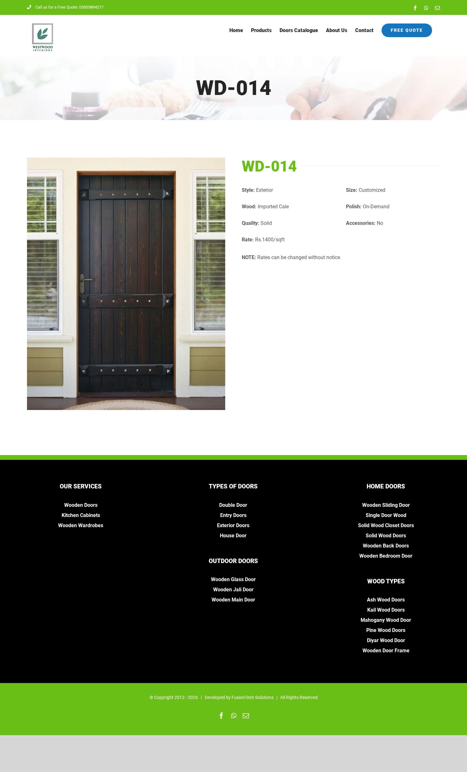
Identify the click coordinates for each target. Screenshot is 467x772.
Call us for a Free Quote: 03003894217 (69, 7)
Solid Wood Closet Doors (386, 525)
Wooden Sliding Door (386, 505)
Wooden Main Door (233, 600)
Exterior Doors (233, 525)
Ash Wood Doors (386, 600)
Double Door (233, 505)
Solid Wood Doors (386, 536)
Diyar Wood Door (386, 640)
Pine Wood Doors (385, 630)
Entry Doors (233, 515)
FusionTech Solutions (253, 697)
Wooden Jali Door (233, 590)
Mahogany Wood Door (386, 620)
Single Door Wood (386, 515)
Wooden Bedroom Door (385, 556)
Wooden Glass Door (233, 579)
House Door (233, 536)
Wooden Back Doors (386, 546)
